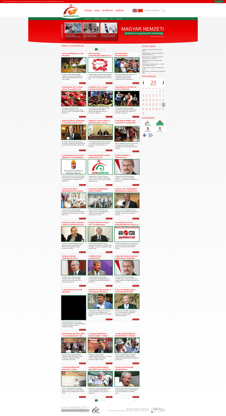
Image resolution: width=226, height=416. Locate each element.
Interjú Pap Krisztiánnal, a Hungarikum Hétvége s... (99, 291)
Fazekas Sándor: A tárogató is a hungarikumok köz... (123, 157)
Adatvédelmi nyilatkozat (133, 409)
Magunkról (88, 18)
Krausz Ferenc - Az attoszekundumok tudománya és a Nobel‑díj (152, 57)
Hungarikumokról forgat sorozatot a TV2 (99, 156)
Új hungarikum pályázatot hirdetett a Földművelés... (73, 156)
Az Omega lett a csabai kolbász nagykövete (98, 88)
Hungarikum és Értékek (100, 18)
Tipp (112, 18)
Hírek (97, 10)
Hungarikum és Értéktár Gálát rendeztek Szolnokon (125, 89)
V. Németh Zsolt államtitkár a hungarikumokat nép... (97, 258)
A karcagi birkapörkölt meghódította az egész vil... (100, 368)
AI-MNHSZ (107, 10)
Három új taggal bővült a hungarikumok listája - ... (99, 122)
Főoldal (88, 10)
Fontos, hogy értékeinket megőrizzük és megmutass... (127, 190)
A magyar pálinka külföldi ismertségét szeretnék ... (126, 257)
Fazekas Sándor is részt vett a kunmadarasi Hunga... (98, 225)
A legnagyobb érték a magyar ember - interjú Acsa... (98, 336)
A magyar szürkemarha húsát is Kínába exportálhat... (98, 191)
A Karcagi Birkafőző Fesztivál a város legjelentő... (70, 369)
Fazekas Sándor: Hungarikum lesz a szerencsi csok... (70, 258)
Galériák (119, 10)
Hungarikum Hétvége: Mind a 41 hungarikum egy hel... (73, 335)
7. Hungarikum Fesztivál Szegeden (72, 291)
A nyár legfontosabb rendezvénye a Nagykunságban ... (124, 369)
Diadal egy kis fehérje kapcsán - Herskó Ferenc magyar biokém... (153, 64)
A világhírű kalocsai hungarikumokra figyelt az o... (126, 225)
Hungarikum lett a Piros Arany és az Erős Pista (72, 88)
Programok (149, 76)
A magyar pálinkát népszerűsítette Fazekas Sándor (72, 191)
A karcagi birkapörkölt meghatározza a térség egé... (125, 336)
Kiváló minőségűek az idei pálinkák (73, 55)
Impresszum (145, 409)
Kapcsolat (119, 18)
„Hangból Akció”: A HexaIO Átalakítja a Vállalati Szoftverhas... (152, 53)
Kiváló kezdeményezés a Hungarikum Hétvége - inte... (125, 292)
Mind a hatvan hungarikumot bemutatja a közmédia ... (99, 56)
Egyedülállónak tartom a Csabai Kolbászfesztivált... (73, 224)
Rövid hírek (149, 46)
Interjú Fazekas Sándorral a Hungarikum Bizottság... (73, 122)
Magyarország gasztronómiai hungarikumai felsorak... (126, 56)
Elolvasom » (82, 83)
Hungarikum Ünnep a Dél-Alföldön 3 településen (125, 122)
